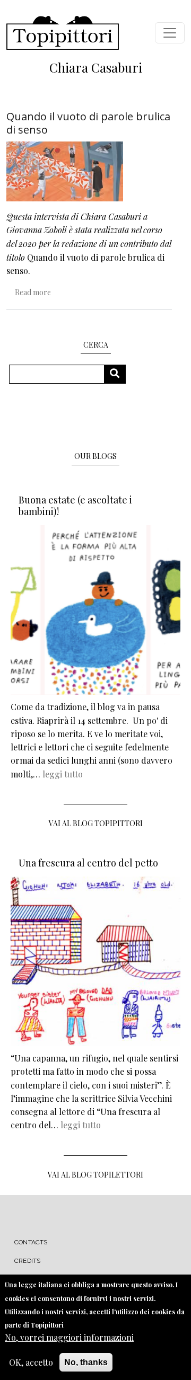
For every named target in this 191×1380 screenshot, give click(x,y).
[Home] (62, 33)
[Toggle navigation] (170, 32)
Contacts (31, 1242)
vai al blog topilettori (95, 1175)
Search (118, 374)
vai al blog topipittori (96, 823)
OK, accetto (31, 1362)
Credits (27, 1260)
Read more (33, 292)
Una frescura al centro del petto (88, 862)
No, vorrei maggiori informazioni (69, 1337)
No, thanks (86, 1362)
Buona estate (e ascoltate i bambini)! (75, 505)
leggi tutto (62, 774)
